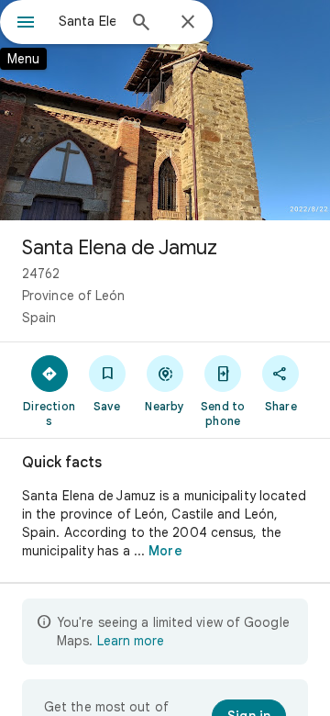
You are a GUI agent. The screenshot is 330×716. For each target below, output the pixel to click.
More (165, 551)
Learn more (130, 640)
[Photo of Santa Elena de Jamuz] (165, 110)
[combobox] (87, 21)
